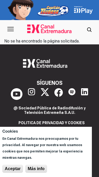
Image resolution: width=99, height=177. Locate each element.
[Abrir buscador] (89, 29)
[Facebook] (58, 94)
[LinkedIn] (84, 94)
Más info (36, 168)
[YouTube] (16, 94)
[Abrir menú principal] (10, 29)
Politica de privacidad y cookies (51, 123)
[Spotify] (72, 94)
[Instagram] (31, 94)
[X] (45, 94)
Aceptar (13, 168)
